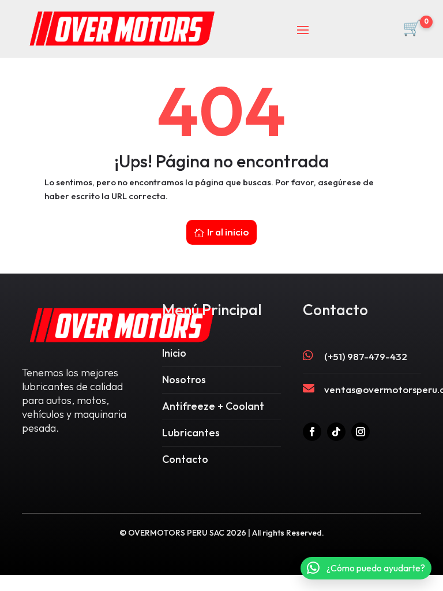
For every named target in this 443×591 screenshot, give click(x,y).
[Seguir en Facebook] (312, 431)
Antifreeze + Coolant (213, 406)
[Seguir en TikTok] (336, 431)
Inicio (174, 353)
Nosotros (184, 379)
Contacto (185, 459)
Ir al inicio (228, 232)
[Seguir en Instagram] (360, 431)
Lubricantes (191, 432)
